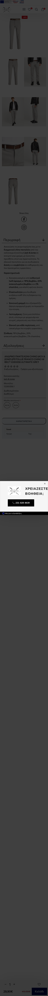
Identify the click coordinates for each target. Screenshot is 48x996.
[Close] (45, 483)
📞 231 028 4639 (21, 503)
